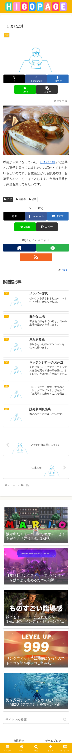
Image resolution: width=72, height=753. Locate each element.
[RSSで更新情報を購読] (36, 257)
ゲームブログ (53, 740)
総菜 (34, 199)
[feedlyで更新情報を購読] (52, 248)
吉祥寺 (22, 199)
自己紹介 (18, 740)
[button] (47, 89)
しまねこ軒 (47, 162)
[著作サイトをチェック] (19, 248)
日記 (9, 199)
